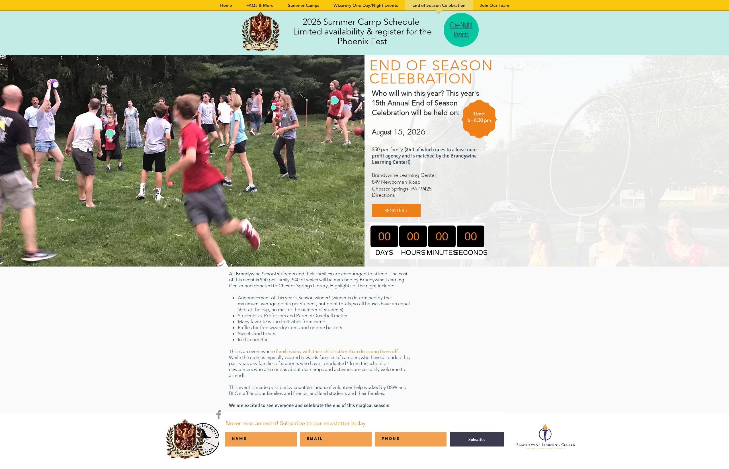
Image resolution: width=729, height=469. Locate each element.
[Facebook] (219, 415)
